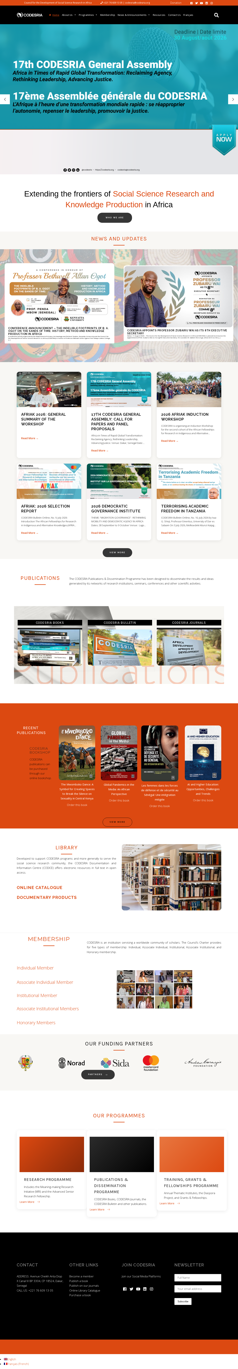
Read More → (29, 438)
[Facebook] (191, 3)
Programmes (86, 15)
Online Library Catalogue (84, 1290)
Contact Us (174, 15)
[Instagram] (212, 3)
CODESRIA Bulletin (120, 623)
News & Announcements (132, 15)
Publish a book (78, 1281)
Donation (175, 2)
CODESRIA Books (50, 623)
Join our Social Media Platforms (141, 1276)
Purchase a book (80, 1295)
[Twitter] (196, 3)
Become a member (81, 1276)
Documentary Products (47, 897)
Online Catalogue (40, 887)
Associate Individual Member (45, 982)
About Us (67, 15)
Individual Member (35, 968)
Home (55, 15)
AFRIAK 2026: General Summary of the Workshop (43, 419)
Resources (159, 15)
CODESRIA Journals (189, 623)
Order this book (77, 805)
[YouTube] (202, 3)
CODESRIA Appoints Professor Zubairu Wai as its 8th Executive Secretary (177, 332)
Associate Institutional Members (48, 1008)
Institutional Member (37, 995)
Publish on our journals (84, 1285)
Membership (107, 15)
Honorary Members (36, 1022)
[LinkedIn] (207, 3)
